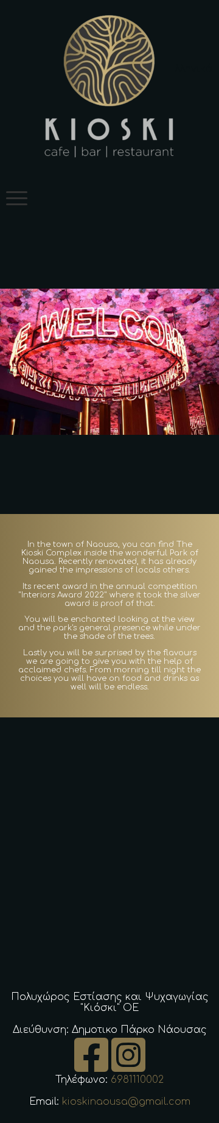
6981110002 (137, 1079)
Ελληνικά (191, 68)
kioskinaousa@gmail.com (126, 1101)
